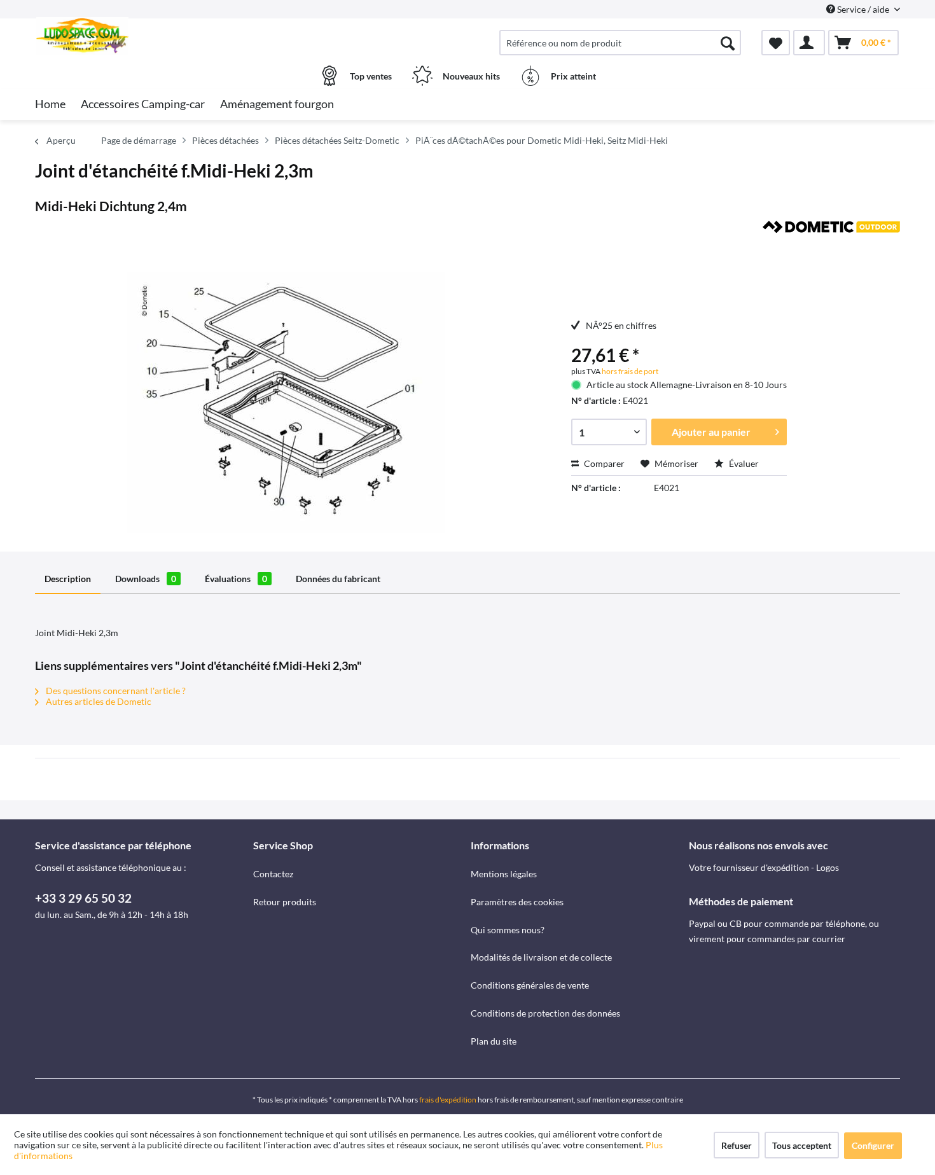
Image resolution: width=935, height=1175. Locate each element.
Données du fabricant (338, 578)
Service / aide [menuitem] (863, 9)
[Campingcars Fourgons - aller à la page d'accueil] (142, 36)
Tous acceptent (801, 1145)
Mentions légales (504, 873)
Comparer (603, 463)
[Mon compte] (809, 42)
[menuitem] (620, 42)
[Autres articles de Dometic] (831, 243)
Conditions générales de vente (530, 985)
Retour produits (284, 901)
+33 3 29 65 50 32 (83, 898)
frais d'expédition (447, 1099)
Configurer (873, 1145)
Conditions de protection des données (545, 1013)
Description (68, 578)
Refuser (736, 1145)
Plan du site (493, 1041)
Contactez (273, 873)
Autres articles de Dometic (97, 701)
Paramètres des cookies (517, 901)
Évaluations (236, 578)
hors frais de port (629, 371)
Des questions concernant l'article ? (115, 690)
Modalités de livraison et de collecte (541, 957)
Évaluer (743, 463)
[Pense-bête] (775, 42)
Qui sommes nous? (507, 929)
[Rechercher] (727, 42)
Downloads (145, 578)
